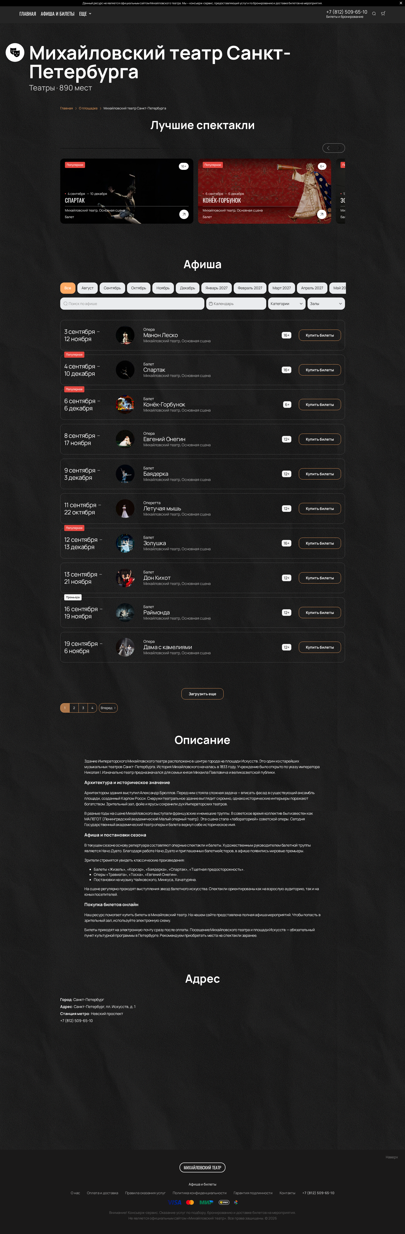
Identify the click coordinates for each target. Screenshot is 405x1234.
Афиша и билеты (58, 13)
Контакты (287, 1192)
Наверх (392, 1157)
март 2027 (282, 287)
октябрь (138, 287)
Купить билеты (320, 335)
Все (67, 287)
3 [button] (83, 708)
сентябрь (112, 287)
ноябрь (163, 287)
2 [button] (74, 708)
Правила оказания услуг (145, 1192)
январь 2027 (217, 287)
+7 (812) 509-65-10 (346, 12)
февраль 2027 (250, 287)
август (88, 287)
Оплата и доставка (102, 1192)
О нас (75, 1192)
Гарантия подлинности (253, 1192)
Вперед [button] (106, 708)
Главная (27, 13)
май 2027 (342, 287)
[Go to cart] (383, 14)
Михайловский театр (202, 1167)
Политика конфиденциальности (200, 1192)
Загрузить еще (202, 693)
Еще (82, 13)
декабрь (187, 287)
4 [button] (92, 708)
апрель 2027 (312, 287)
